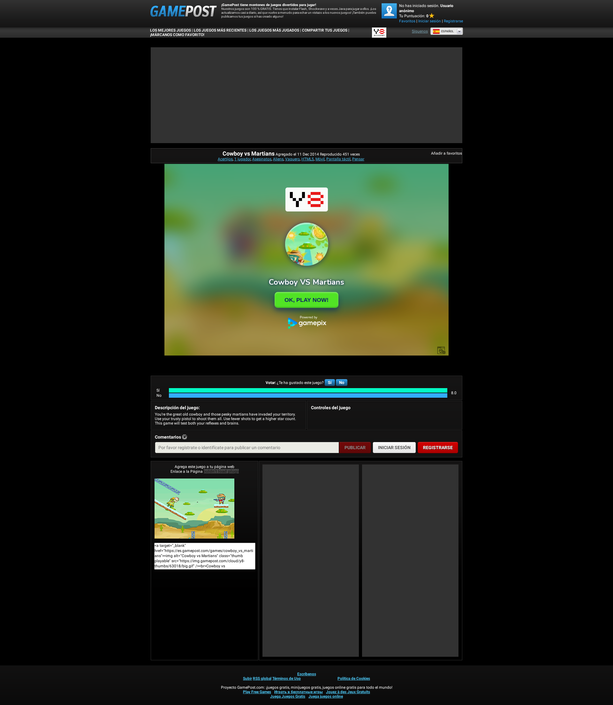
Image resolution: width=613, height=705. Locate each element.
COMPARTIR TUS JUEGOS (324, 30)
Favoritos (407, 21)
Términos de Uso (286, 678)
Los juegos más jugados (274, 30)
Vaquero (292, 159)
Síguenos (420, 31)
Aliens (278, 159)
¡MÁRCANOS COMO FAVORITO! (177, 35)
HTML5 (307, 159)
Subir (247, 678)
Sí (330, 382)
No (341, 382)
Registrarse (453, 21)
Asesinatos (261, 159)
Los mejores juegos (170, 30)
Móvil (320, 159)
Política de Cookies (353, 678)
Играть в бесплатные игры (298, 692)
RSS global (262, 678)
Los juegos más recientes (220, 30)
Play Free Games (257, 692)
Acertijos (225, 159)
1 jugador (242, 159)
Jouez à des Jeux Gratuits (348, 692)
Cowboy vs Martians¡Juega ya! (204, 508)
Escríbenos (306, 674)
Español (447, 31)
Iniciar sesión (429, 21)
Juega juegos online (325, 696)
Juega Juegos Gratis (287, 696)
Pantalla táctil (338, 159)
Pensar (358, 159)
